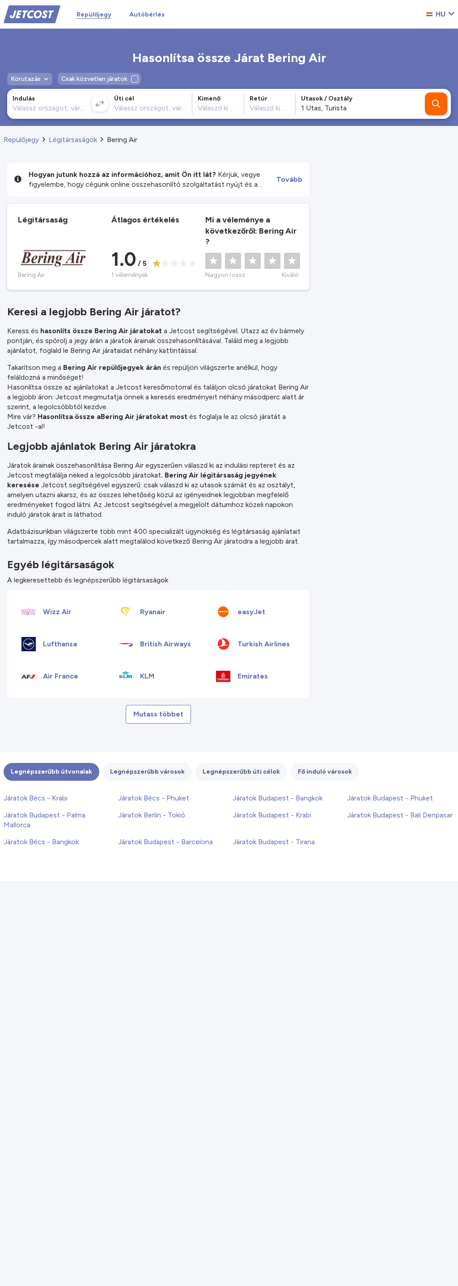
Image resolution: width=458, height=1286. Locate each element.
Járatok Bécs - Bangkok (41, 842)
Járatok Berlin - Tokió (151, 815)
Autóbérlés (147, 14)
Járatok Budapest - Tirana (274, 842)
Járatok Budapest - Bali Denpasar (400, 815)
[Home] (32, 13)
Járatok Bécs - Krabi (36, 798)
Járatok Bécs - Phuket (153, 798)
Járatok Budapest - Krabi (272, 815)
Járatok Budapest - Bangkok (277, 798)
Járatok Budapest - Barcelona (165, 842)
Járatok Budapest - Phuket (390, 798)
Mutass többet (158, 714)
